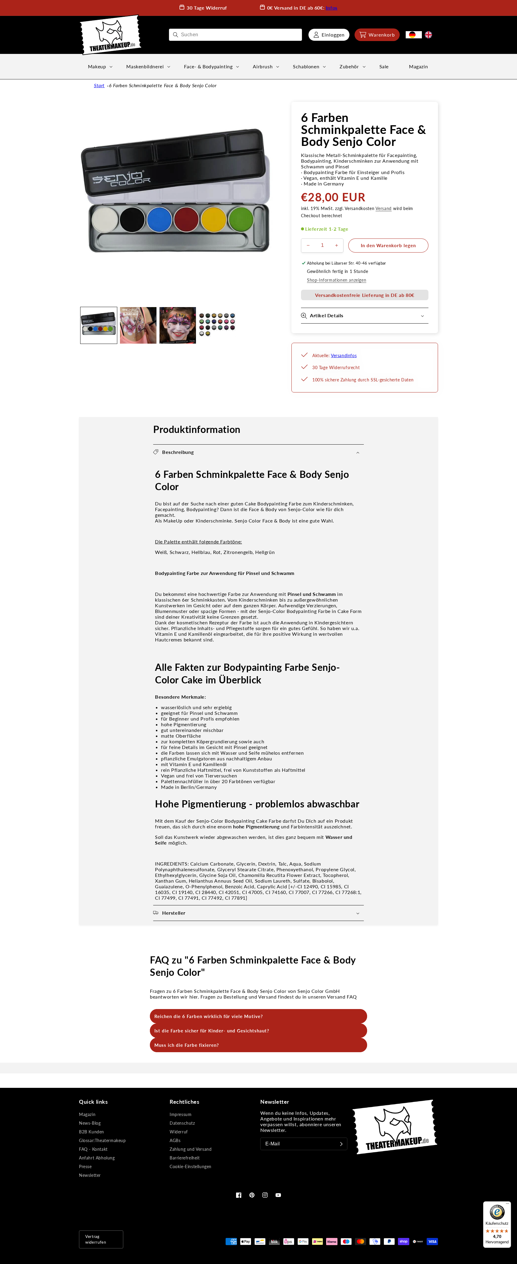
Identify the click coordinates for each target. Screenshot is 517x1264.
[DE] (414, 34)
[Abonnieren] (341, 1144)
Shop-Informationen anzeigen (336, 280)
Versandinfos (344, 355)
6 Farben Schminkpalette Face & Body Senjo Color (162, 85)
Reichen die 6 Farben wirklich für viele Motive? (208, 1016)
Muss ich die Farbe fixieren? (186, 1045)
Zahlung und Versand (191, 1149)
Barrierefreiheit (185, 1157)
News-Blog (90, 1123)
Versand (383, 208)
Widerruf (179, 1131)
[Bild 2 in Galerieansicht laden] (138, 325)
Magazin (87, 1114)
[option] (430, 34)
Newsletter (90, 1175)
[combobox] (235, 35)
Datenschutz (182, 1123)
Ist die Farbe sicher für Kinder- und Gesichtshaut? (211, 1030)
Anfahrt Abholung (97, 1157)
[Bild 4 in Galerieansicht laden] (217, 325)
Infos (331, 7)
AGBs (175, 1140)
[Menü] (507, 1205)
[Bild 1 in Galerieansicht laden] (98, 325)
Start (99, 85)
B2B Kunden (91, 1131)
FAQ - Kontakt (93, 1149)
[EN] (430, 34)
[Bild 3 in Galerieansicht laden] (177, 325)
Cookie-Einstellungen (191, 1166)
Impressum (180, 1114)
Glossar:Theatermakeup (102, 1140)
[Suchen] (175, 35)
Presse (85, 1166)
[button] (377, 34)
